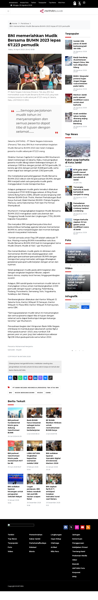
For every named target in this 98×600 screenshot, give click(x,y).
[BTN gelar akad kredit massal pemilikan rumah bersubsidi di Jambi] (68, 173)
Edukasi (32, 547)
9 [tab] (77, 293)
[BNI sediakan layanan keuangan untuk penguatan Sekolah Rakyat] (15, 479)
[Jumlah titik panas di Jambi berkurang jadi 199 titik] (68, 44)
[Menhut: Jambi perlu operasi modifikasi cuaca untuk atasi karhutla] (68, 98)
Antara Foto (24, 2)
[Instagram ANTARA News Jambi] (84, 2)
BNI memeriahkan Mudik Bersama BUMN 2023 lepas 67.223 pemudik (40, 26)
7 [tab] (88, 290)
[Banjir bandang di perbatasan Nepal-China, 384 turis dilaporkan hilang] (68, 61)
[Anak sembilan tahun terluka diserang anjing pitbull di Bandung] (68, 117)
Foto (68, 240)
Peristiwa (25, 23)
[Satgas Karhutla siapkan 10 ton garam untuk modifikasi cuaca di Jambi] (68, 223)
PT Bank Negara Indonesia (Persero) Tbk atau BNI (36, 387)
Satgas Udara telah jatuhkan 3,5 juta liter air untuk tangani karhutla (77, 279)
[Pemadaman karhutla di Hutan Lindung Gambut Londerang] (68, 207)
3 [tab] (77, 265)
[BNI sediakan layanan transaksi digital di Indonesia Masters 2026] (54, 445)
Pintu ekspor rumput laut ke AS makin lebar (77, 339)
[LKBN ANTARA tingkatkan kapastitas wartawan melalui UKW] (34, 445)
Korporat (76, 572)
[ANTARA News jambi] (51, 11)
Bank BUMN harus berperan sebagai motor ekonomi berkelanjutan (34, 425)
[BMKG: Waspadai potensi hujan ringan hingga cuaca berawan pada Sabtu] (68, 79)
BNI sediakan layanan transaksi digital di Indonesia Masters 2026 (53, 458)
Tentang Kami (78, 551)
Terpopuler (42, 2)
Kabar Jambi (34, 539)
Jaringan (76, 535)
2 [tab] (74, 265)
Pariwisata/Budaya (37, 543)
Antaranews (13, 2)
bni (10, 392)
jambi (48, 392)
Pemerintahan (35, 535)
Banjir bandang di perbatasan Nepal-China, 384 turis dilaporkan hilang (81, 62)
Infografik (71, 296)
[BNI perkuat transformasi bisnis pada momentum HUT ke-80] (15, 445)
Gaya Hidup (56, 539)
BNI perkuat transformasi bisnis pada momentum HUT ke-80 (15, 458)
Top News (52, 2)
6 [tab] (85, 290)
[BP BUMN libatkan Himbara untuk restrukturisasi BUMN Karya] (54, 412)
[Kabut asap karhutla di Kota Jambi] (77, 149)
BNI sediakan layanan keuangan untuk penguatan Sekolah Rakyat (15, 492)
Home (14, 23)
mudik (40, 392)
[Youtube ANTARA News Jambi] (75, 4)
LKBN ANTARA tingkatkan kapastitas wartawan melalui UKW (33, 458)
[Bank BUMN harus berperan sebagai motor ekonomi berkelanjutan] (34, 412)
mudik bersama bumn (24, 392)
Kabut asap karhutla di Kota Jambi (77, 161)
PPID (74, 577)
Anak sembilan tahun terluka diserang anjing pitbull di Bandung (80, 119)
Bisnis (32, 551)
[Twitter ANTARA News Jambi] (79, 2)
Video (69, 268)
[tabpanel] (77, 254)
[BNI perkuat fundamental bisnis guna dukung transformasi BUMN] (15, 412)
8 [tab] (74, 293)
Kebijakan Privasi (80, 547)
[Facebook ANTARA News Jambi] (75, 2)
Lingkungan (56, 535)
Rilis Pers (61, 2)
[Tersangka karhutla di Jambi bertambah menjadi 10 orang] (68, 190)
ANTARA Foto (78, 568)
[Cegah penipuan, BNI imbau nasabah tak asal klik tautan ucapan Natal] (34, 479)
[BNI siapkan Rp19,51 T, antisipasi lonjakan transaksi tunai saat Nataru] (54, 479)
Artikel (54, 547)
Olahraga (55, 543)
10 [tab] (81, 293)
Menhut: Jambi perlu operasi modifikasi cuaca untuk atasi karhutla (81, 100)
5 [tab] (85, 265)
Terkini (33, 2)
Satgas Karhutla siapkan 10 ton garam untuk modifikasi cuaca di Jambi (81, 224)
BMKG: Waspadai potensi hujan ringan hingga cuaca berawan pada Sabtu (80, 81)
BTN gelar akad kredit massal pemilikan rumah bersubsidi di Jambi (81, 175)
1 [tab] (70, 265)
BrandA (75, 564)
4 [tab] (81, 265)
